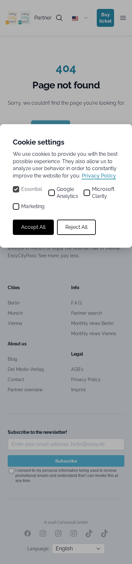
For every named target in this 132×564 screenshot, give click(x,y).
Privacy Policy (99, 176)
